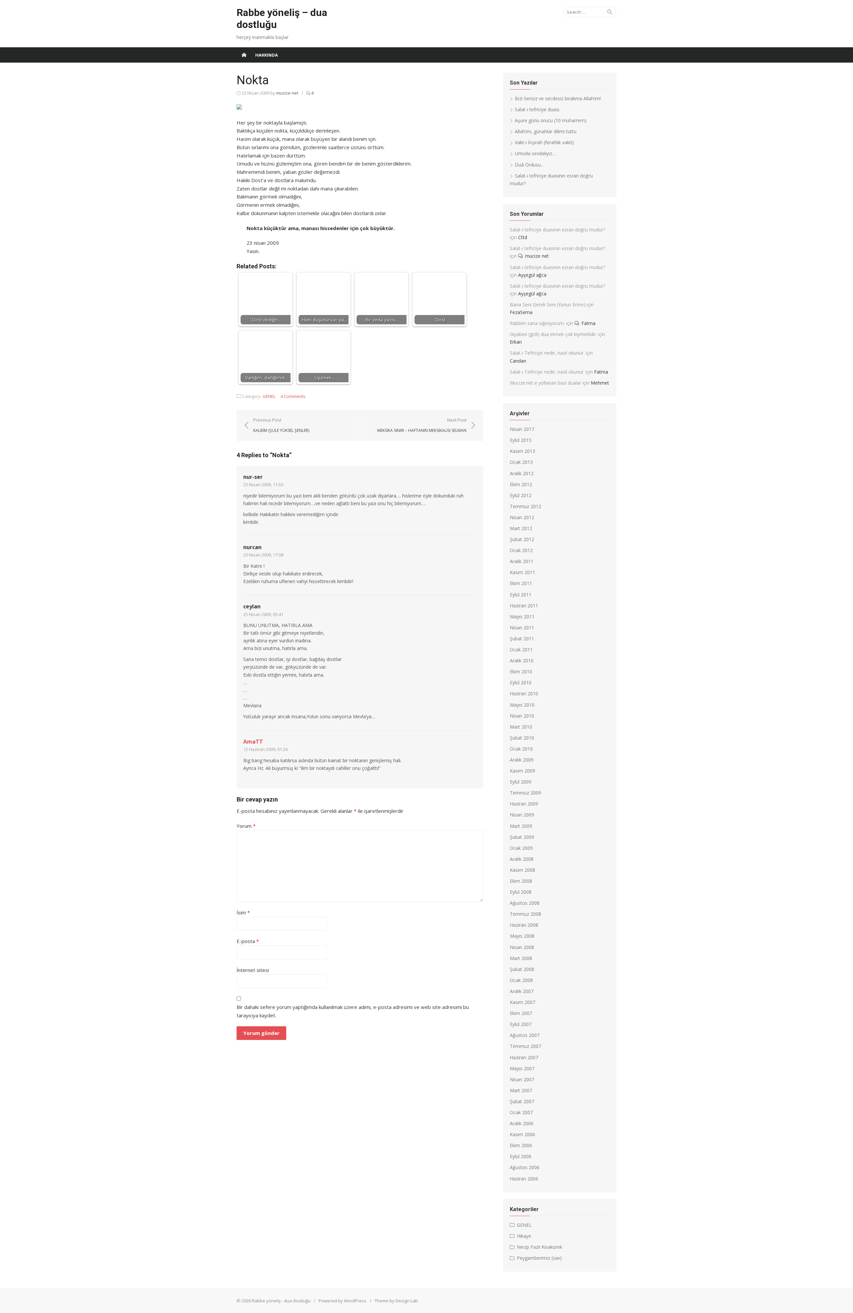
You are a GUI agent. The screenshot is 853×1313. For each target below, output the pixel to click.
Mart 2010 (521, 727)
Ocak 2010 (521, 749)
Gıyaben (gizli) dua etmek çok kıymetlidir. (553, 334)
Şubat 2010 (522, 738)
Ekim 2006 (521, 1145)
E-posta (248, 941)
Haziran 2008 (524, 925)
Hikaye (524, 1236)
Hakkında (266, 55)
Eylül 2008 (520, 892)
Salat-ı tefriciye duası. (537, 109)
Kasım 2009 (522, 771)
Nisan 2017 (522, 429)
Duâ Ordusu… (529, 165)
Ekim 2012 (521, 484)
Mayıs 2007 (522, 1068)
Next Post (421, 425)
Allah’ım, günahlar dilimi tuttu (545, 131)
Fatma (588, 323)
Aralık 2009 (521, 760)
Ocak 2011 (521, 649)
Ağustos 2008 (524, 903)
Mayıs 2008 (522, 936)
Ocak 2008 (521, 980)
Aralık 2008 (521, 859)
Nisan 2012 (522, 517)
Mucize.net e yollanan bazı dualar (545, 383)
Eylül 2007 (520, 1024)
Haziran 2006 (524, 1178)
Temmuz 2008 (525, 914)
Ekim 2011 (521, 583)
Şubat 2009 (522, 837)
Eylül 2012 (520, 495)
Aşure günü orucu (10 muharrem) (550, 120)
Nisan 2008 (522, 947)
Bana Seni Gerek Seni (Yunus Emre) (547, 304)
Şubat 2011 (522, 638)
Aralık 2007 (521, 991)
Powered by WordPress (343, 1301)
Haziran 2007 (524, 1057)
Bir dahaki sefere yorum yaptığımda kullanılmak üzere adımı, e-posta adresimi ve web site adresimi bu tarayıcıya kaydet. (353, 1011)
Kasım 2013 (522, 451)
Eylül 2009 (520, 782)
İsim (243, 912)
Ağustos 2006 (524, 1167)
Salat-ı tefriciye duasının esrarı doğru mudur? (557, 229)
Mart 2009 (521, 826)
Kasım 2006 (522, 1134)
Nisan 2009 (522, 815)
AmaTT (253, 741)
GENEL (269, 396)
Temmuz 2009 (525, 793)
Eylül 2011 (520, 594)
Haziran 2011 (524, 605)
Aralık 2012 (521, 473)
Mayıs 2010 (522, 705)
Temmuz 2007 (525, 1046)
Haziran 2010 (524, 693)
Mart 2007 (521, 1090)
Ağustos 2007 (524, 1035)
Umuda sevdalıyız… (535, 153)
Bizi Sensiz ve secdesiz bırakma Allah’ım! (558, 98)
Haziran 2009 (524, 804)
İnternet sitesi (253, 970)
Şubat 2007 (522, 1101)
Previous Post (281, 425)
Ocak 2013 (521, 462)
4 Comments (293, 396)
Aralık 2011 (521, 561)
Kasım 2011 (522, 572)
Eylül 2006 (520, 1156)
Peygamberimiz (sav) (539, 1258)
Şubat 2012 (522, 539)
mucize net (287, 93)
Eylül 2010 (520, 682)
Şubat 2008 (522, 969)
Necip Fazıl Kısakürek (539, 1247)
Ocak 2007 (521, 1112)
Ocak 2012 (521, 550)
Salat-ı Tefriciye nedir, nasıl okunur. (547, 353)
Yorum (246, 825)
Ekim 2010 (521, 671)
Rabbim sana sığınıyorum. (537, 323)
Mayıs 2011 (522, 616)
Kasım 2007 (522, 1002)
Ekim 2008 (521, 881)
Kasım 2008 (522, 870)
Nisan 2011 (522, 627)
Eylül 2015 (520, 440)
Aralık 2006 (521, 1123)
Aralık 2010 (521, 660)
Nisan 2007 (522, 1079)
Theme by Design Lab (396, 1301)
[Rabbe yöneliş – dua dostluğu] (244, 55)
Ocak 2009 (521, 848)
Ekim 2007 (521, 1013)
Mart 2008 (521, 958)
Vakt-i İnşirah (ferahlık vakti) (544, 142)
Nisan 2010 (522, 716)
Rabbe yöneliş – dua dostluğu (282, 18)
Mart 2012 (521, 528)
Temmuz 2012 (525, 506)
